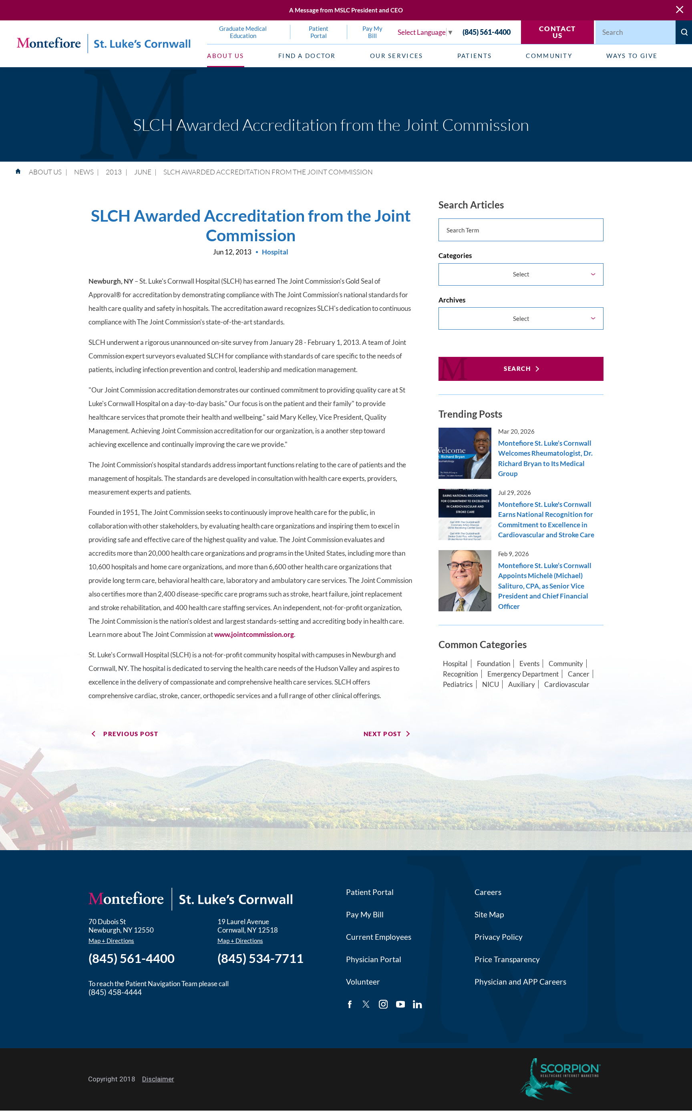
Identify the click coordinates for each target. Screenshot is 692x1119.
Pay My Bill (365, 914)
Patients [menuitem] (474, 55)
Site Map (489, 914)
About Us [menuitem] (225, 55)
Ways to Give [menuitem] (632, 55)
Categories (455, 255)
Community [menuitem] (549, 55)
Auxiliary (521, 684)
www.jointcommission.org (254, 634)
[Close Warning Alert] (680, 10)
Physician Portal (373, 959)
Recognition (460, 674)
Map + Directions (111, 940)
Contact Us (557, 32)
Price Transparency (507, 959)
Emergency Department (523, 674)
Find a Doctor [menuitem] (307, 55)
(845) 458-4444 (115, 992)
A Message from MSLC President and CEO (346, 10)
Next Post (383, 733)
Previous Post (130, 733)
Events (529, 663)
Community (566, 663)
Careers (488, 892)
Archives (452, 300)
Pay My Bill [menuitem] (372, 32)
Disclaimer (158, 1079)
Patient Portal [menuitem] (318, 32)
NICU (490, 684)
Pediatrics (458, 684)
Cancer (578, 674)
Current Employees (378, 937)
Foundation (493, 663)
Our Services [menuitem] (396, 55)
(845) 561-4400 (487, 32)
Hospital (455, 663)
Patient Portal (370, 892)
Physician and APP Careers (520, 981)
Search (517, 368)
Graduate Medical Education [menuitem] (243, 32)
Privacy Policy (499, 937)
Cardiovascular (566, 684)
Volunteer (363, 981)
